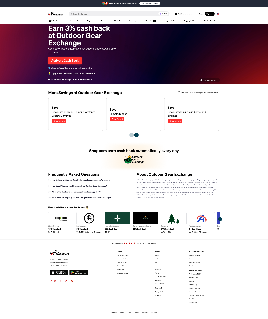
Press (137, 312)
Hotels (103, 21)
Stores (157, 251)
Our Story (120, 269)
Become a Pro (193, 277)
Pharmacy (132, 21)
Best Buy (158, 269)
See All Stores (159, 284)
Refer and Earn (122, 262)
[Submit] (71, 14)
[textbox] (218, 13)
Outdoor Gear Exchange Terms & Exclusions (69, 79)
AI (164, 14)
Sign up (209, 14)
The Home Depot (160, 276)
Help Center (193, 302)
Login (201, 14)
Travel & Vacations (195, 255)
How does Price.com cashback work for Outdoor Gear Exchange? (78, 186)
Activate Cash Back (65, 60)
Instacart (157, 266)
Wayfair (157, 273)
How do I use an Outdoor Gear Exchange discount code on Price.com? (80, 180)
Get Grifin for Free (194, 299)
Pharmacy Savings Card (196, 295)
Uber (156, 262)
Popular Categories (196, 251)
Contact (114, 312)
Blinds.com (158, 280)
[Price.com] (59, 257)
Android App (193, 284)
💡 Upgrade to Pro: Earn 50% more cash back (71, 73)
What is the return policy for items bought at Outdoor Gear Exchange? (80, 197)
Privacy (145, 312)
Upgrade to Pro (170, 21)
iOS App (191, 281)
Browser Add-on (194, 288)
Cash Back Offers (122, 255)
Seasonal (158, 288)
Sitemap (154, 312)
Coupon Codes (122, 259)
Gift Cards (117, 21)
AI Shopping (148, 21)
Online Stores (55, 21)
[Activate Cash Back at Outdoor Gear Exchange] (134, 156)
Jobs (122, 312)
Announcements (122, 273)
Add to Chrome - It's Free (150, 3)
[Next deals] (136, 135)
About (119, 251)
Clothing (191, 266)
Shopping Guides (189, 21)
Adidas (157, 255)
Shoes (191, 259)
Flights (89, 21)
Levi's (156, 259)
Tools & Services (195, 270)
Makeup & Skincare (195, 262)
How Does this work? (210, 80)
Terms (129, 312)
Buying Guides (159, 292)
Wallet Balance (122, 266)
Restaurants (74, 21)
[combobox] (119, 13)
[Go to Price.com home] (55, 13)
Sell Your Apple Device (211, 21)
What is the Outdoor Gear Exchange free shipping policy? (74, 191)
